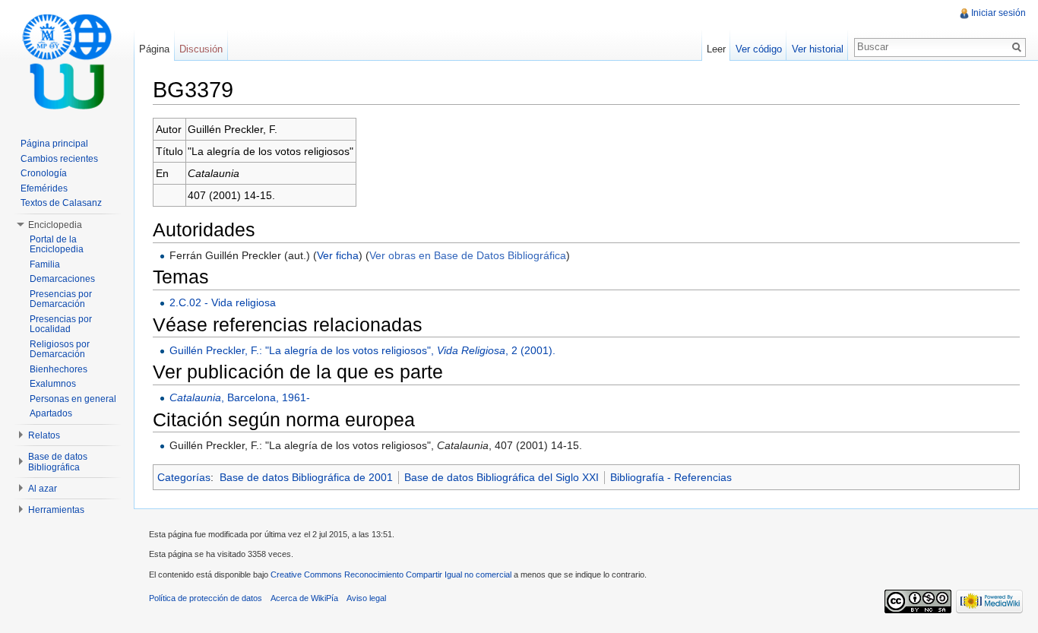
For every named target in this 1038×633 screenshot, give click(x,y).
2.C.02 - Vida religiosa (222, 302)
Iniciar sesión (998, 13)
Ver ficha (338, 255)
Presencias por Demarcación (61, 299)
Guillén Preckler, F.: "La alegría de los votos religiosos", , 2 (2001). (362, 350)
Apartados (51, 413)
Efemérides (44, 188)
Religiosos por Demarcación (60, 349)
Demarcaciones (62, 279)
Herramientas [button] (56, 510)
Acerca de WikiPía (304, 598)
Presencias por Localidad (61, 324)
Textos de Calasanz (61, 203)
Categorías (183, 477)
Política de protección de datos (205, 598)
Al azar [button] (42, 488)
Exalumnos (53, 383)
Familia (45, 264)
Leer (716, 49)
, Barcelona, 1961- (239, 397)
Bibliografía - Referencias (671, 477)
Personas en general (73, 399)
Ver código (759, 49)
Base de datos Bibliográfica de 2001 (306, 477)
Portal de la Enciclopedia (57, 244)
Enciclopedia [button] (55, 225)
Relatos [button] (44, 435)
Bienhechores (58, 369)
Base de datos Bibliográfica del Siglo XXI (501, 477)
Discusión (201, 49)
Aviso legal (366, 598)
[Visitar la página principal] (67, 61)
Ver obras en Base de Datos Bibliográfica (467, 255)
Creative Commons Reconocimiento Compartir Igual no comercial (391, 574)
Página (154, 49)
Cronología (44, 173)
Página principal (54, 143)
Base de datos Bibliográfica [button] (57, 462)
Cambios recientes (59, 159)
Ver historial (817, 49)
